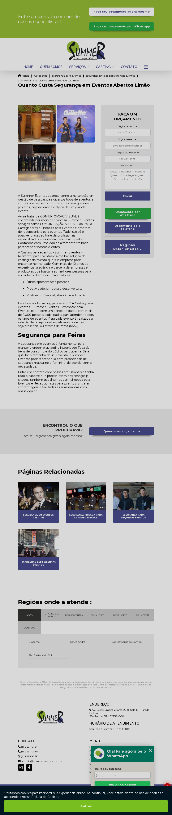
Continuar (86, 806)
